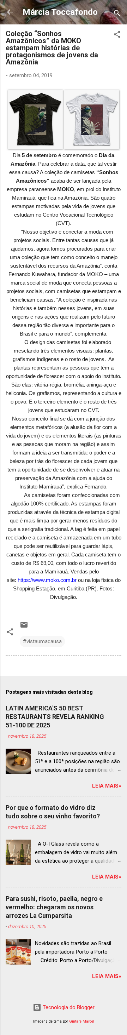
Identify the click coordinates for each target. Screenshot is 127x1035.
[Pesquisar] (117, 14)
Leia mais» (106, 786)
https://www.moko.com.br (47, 580)
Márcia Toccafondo (60, 12)
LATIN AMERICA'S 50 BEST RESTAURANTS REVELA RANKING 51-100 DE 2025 (55, 716)
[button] (117, 35)
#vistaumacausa (42, 641)
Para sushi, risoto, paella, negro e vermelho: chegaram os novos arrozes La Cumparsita (54, 907)
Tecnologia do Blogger (68, 1007)
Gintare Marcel (81, 1021)
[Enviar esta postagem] (24, 627)
